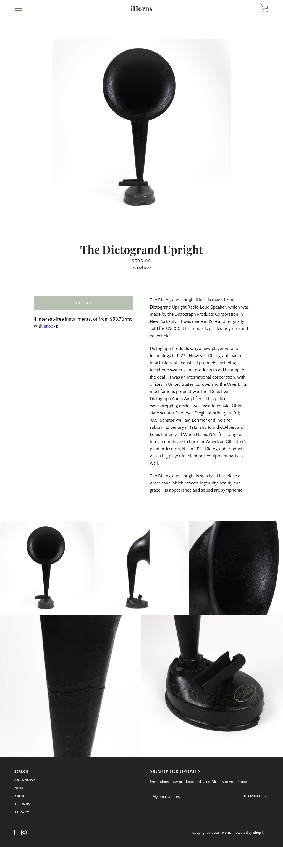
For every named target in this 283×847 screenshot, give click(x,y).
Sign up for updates (175, 771)
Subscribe (252, 796)
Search (21, 771)
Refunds (22, 804)
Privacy (21, 812)
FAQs (18, 788)
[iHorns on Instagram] (24, 832)
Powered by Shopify (249, 833)
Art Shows (25, 780)
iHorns (141, 8)
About (20, 796)
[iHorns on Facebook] (14, 832)
